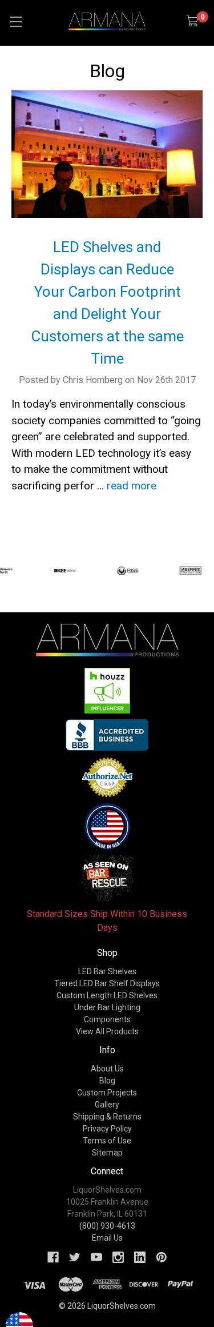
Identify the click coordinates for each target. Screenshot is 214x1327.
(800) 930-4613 (107, 1225)
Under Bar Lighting (107, 1007)
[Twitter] (74, 1257)
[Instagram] (118, 1257)
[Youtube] (96, 1257)
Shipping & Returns (107, 1116)
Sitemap (107, 1152)
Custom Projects (107, 1092)
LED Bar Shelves (107, 971)
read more (131, 485)
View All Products (107, 1031)
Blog (107, 1080)
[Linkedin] (140, 1257)
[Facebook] (53, 1257)
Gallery (107, 1104)
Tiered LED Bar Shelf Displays (107, 983)
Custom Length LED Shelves (107, 995)
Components (107, 1019)
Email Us (107, 1237)
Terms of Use (107, 1140)
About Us (107, 1068)
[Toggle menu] (15, 21)
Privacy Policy (107, 1128)
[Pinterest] (161, 1257)
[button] (107, 691)
